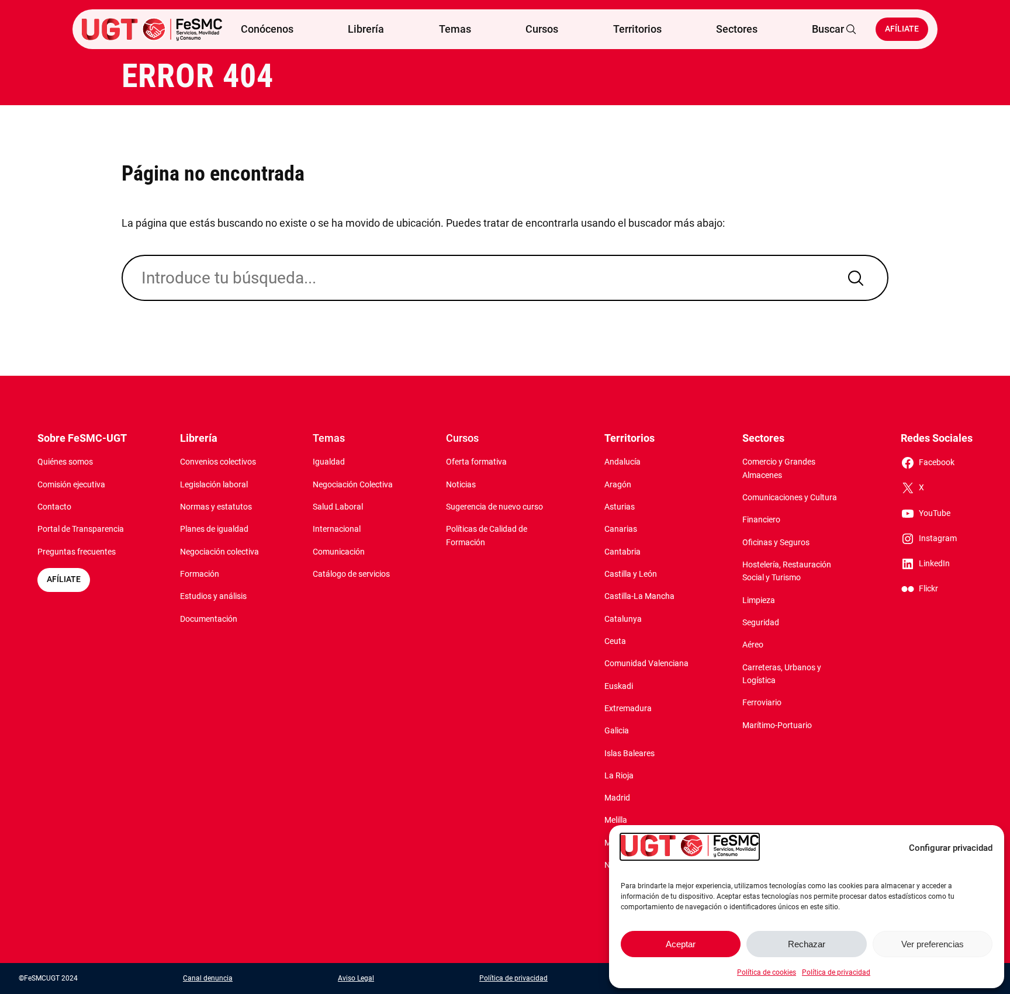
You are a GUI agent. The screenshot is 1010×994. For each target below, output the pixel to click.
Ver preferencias (932, 944)
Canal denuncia (208, 978)
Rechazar (806, 944)
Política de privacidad (836, 972)
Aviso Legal (356, 978)
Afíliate (902, 29)
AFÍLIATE (64, 579)
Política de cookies (766, 972)
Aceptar (681, 944)
